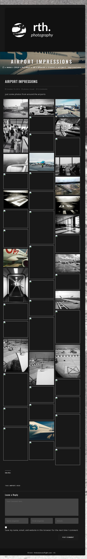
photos (26, 89)
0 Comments (42, 89)
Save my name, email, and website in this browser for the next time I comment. (41, 530)
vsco (18, 485)
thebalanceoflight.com (43, 553)
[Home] (3, 68)
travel (32, 89)
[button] (15, 108)
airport (13, 485)
